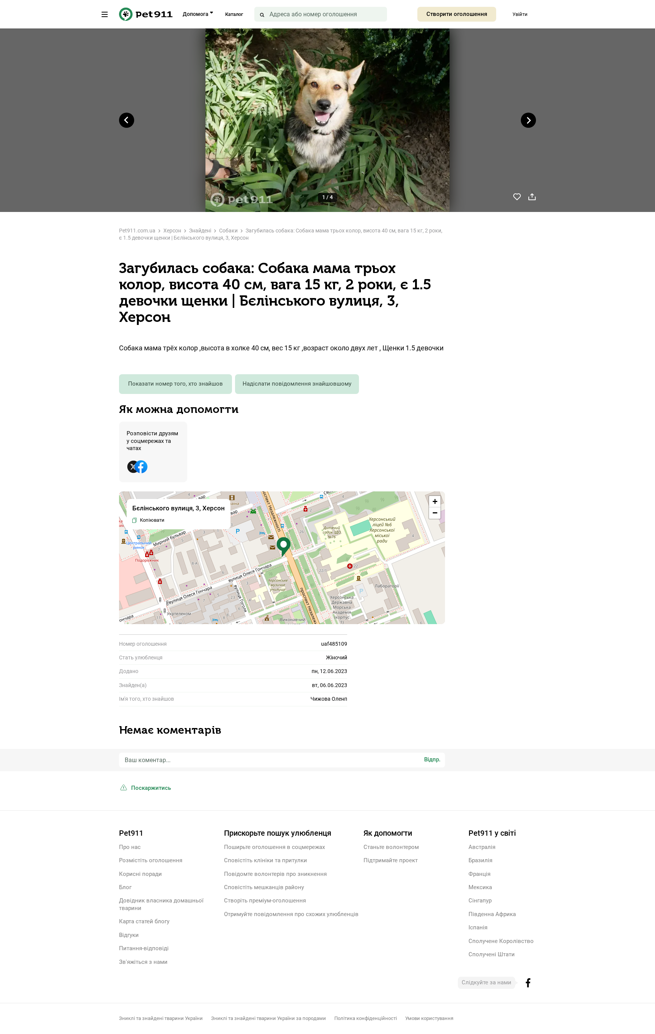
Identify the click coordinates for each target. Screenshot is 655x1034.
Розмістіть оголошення (150, 860)
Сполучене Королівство (501, 941)
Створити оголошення (456, 14)
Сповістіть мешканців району (264, 887)
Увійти (520, 14)
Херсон (172, 231)
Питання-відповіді (144, 948)
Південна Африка (492, 914)
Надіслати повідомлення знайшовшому (297, 383)
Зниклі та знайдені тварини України (161, 1018)
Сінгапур (480, 900)
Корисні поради (140, 874)
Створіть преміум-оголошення (265, 900)
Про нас (130, 847)
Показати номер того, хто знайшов (175, 383)
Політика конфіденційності (365, 1018)
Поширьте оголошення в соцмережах (274, 847)
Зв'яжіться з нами (143, 962)
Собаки (228, 231)
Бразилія (480, 860)
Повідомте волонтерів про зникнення (275, 874)
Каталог (234, 14)
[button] (283, 547)
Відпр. (432, 759)
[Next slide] (528, 120)
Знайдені (200, 231)
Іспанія (478, 927)
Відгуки (129, 935)
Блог (125, 887)
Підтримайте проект (391, 860)
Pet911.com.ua (137, 231)
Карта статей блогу (144, 921)
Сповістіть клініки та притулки (265, 860)
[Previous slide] (126, 120)
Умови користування (429, 1018)
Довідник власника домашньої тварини (161, 904)
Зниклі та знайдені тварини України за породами (268, 1018)
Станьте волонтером (391, 847)
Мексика (480, 887)
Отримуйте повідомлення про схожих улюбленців (291, 914)
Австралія (482, 847)
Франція (479, 874)
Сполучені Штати (492, 954)
